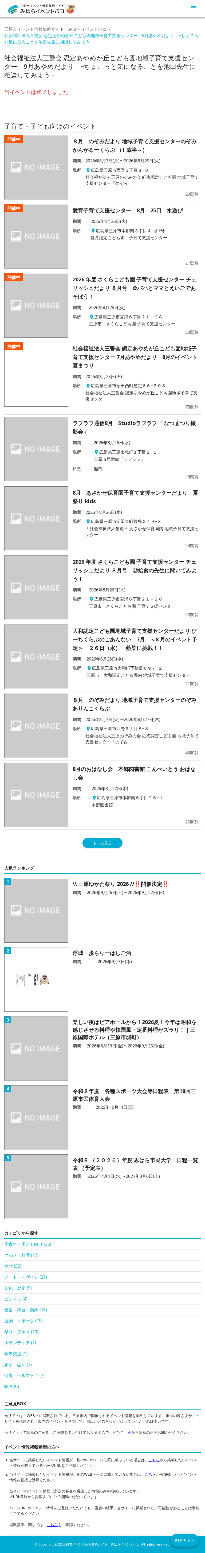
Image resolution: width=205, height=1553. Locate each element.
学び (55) (12, 1266)
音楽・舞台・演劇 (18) (25, 1310)
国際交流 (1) (15, 1353)
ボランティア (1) (20, 1343)
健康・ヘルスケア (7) (24, 1375)
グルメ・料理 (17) (21, 1255)
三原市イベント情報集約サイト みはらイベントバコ (55, 29)
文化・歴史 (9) (18, 1288)
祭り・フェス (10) (21, 1332)
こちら (125, 1432)
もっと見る (102, 842)
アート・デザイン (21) (25, 1277)
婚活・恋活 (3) (18, 1364)
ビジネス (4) (15, 1299)
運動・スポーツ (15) (23, 1321)
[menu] (193, 8)
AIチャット (184, 1540)
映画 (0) (11, 1386)
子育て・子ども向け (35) (27, 1244)
